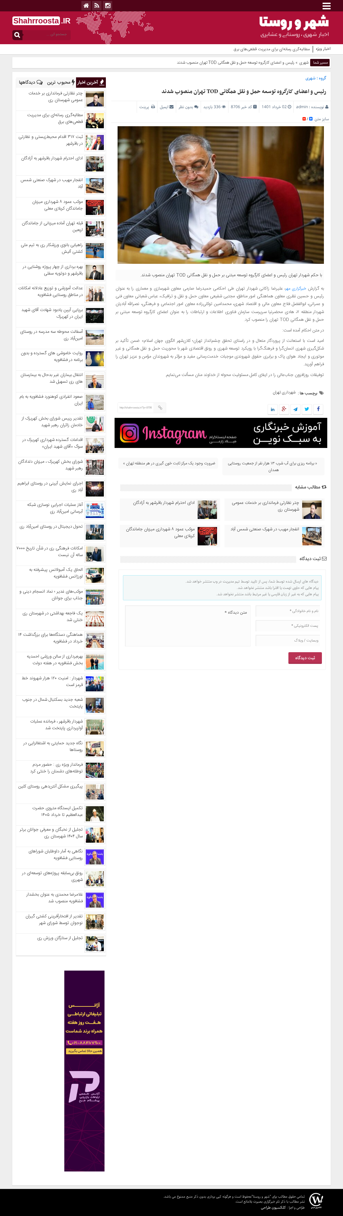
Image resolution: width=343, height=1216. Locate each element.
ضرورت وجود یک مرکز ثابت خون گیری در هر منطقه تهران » (169, 463)
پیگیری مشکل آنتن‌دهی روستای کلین (50, 786)
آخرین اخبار (88, 83)
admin (302, 106)
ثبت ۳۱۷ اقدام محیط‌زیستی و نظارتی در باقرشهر (50, 140)
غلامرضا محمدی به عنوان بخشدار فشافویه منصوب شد (54, 898)
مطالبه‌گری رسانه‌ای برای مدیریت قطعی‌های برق (55, 118)
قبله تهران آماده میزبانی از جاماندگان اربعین (52, 227)
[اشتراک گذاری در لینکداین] (272, 409)
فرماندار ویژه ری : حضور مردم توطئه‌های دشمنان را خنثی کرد (56, 768)
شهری (303, 62)
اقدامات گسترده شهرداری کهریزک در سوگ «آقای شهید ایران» (52, 443)
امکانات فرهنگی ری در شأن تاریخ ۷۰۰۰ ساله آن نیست (50, 552)
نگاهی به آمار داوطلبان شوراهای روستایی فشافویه (55, 855)
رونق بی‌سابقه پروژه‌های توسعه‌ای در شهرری (52, 876)
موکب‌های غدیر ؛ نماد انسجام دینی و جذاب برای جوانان (51, 595)
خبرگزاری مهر (295, 288)
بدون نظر (186, 106)
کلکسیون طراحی (273, 1207)
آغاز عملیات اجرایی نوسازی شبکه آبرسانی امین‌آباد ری (55, 508)
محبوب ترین (59, 83)
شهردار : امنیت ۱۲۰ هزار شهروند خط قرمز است (52, 682)
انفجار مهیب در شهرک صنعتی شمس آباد (264, 529)
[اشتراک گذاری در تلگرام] (295, 409)
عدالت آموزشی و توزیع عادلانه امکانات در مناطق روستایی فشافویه (50, 292)
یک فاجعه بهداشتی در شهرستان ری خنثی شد (52, 617)
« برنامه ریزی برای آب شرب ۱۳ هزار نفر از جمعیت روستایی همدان (272, 466)
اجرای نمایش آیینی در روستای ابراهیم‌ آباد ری (50, 487)
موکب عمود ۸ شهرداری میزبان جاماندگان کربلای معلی (160, 532)
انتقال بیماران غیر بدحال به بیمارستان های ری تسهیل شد (51, 378)
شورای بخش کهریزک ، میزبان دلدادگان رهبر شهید (50, 465)
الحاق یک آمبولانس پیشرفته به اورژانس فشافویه (56, 573)
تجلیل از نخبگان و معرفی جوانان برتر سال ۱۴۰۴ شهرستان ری (51, 833)
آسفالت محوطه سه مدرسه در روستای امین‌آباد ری (51, 335)
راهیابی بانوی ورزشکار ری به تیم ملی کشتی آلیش (52, 248)
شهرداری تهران (284, 392)
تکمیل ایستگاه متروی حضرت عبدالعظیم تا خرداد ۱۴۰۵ (57, 812)
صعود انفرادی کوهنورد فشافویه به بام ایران (51, 400)
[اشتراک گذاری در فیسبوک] (318, 409)
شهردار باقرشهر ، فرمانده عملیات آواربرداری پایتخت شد (56, 725)
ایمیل (164, 106)
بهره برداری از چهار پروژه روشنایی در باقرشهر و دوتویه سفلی (53, 270)
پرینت (145, 106)
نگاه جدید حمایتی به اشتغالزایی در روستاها (53, 747)
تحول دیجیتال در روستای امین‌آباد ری (51, 526)
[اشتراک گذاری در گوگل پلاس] (284, 409)
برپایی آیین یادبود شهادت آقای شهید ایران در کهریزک (52, 313)
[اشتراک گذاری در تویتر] (306, 409)
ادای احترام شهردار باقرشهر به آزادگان (164, 503)
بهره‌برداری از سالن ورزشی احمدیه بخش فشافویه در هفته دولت (55, 660)
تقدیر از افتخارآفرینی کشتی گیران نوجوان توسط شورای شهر (54, 920)
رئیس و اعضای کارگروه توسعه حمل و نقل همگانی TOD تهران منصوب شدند (243, 91)
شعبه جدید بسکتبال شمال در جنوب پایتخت (52, 703)
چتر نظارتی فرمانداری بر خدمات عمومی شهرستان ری (265, 506)
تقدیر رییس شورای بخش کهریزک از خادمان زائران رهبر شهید (52, 422)
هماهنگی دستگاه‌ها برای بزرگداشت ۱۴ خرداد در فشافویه (50, 638)
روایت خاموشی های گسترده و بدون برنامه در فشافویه (52, 357)
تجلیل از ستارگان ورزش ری (60, 938)
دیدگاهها (28, 83)
